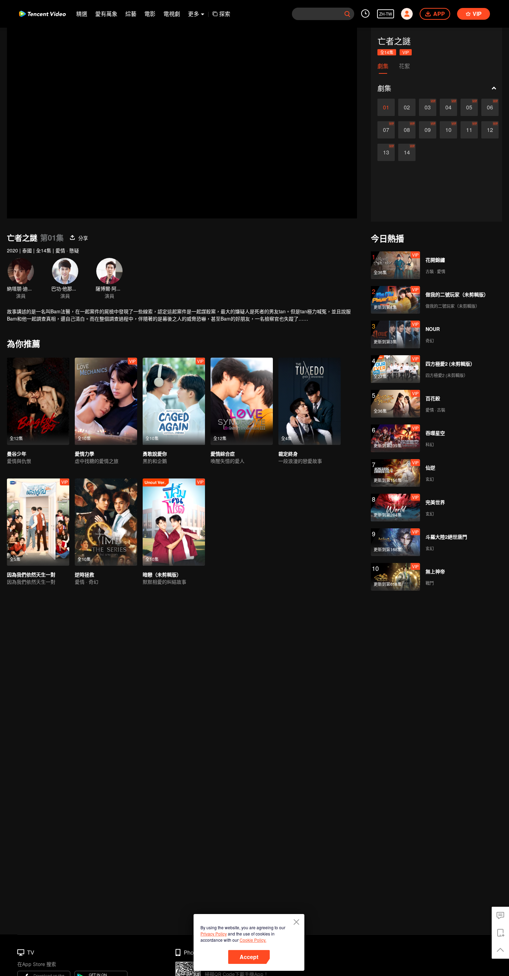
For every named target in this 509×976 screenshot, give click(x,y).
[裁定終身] (309, 401)
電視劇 (171, 14)
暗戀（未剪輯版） (162, 574)
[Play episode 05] (469, 107)
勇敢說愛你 (155, 453)
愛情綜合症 (223, 453)
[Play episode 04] (448, 107)
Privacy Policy (213, 934)
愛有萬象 (106, 14)
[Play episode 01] (386, 107)
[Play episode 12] (490, 129)
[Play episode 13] (386, 152)
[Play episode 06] (490, 107)
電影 (149, 14)
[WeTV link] (42, 13)
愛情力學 (84, 453)
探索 (224, 14)
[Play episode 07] (386, 129)
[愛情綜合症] (242, 401)
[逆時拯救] (106, 522)
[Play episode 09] (427, 129)
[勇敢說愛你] (174, 401)
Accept (249, 957)
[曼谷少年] (38, 401)
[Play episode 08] (407, 129)
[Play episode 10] (448, 129)
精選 (81, 14)
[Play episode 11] (469, 129)
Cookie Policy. (253, 940)
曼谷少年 (16, 453)
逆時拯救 (84, 574)
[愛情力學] (106, 401)
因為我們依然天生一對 (31, 574)
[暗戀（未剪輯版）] (174, 522)
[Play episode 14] (407, 152)
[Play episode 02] (407, 107)
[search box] (347, 14)
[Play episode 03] (427, 107)
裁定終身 (288, 453)
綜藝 (130, 14)
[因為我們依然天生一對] (38, 522)
